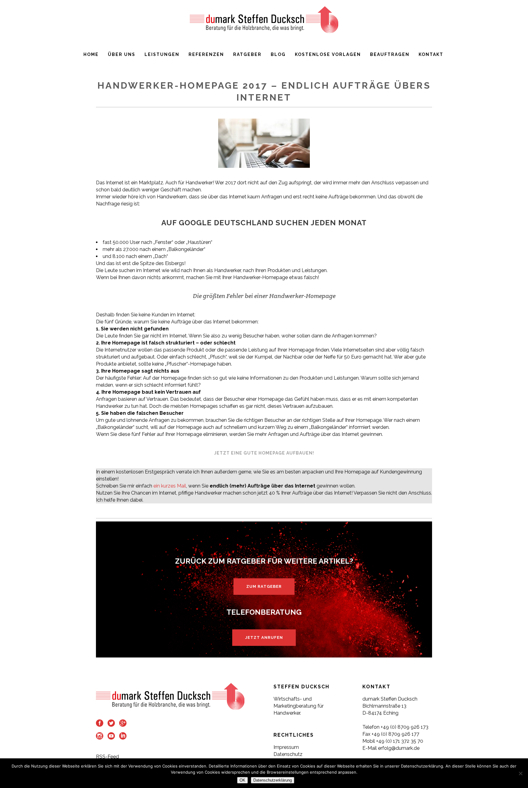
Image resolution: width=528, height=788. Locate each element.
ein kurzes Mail (169, 486)
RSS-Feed (107, 757)
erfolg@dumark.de (399, 748)
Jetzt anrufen (264, 637)
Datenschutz (287, 754)
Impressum (286, 747)
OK (242, 780)
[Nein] (520, 773)
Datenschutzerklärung (272, 780)
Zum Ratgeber (264, 586)
